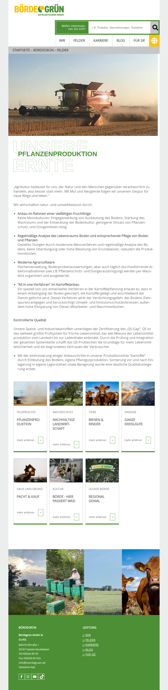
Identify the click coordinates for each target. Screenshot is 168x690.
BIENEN (60, 560)
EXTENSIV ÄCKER (27, 568)
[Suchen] (154, 27)
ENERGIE (130, 412)
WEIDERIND (140, 560)
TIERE (92, 412)
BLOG (121, 40)
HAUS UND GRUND (30, 489)
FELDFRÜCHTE (26, 412)
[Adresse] (154, 40)
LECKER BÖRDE (99, 489)
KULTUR (58, 489)
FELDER (79, 40)
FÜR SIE (139, 40)
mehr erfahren (29, 440)
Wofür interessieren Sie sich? (73, 27)
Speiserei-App (27, 667)
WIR (62, 40)
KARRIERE (100, 40)
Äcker (21, 560)
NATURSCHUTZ (63, 412)
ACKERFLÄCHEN (101, 562)
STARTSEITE (21, 50)
